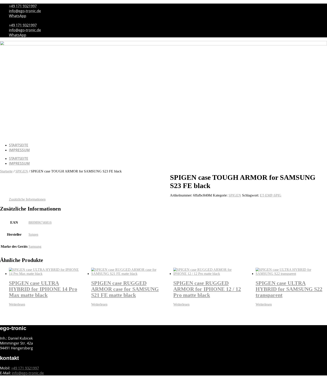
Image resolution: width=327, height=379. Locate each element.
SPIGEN (21, 171)
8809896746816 (40, 222)
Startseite (18, 145)
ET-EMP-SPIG (270, 195)
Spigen (33, 234)
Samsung (34, 246)
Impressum (19, 150)
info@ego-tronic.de (28, 373)
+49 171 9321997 (25, 368)
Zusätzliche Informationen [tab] (27, 199)
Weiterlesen (17, 304)
